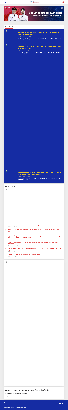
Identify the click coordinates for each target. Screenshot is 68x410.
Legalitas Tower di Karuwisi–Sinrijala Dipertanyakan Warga (24, 254)
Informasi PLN (21, 31)
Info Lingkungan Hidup (23, 171)
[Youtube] (60, 403)
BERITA (19, 36)
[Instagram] (58, 403)
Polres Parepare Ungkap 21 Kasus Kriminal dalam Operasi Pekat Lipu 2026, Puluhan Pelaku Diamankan (33, 243)
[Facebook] (52, 403)
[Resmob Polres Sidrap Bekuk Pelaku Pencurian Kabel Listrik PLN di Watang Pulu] (28, 53)
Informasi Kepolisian (23, 45)
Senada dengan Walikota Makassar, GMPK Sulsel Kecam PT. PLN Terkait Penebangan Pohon (39, 173)
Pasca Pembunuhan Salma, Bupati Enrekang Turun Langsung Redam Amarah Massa (31, 225)
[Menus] (5, 2)
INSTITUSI (20, 50)
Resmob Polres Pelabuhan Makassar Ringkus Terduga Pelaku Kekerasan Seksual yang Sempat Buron (34, 230)
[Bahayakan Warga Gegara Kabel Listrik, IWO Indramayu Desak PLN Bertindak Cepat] (35, 39)
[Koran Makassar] (34, 2)
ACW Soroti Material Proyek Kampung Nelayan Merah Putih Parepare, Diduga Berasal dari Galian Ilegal (35, 249)
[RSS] (63, 403)
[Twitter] (55, 403)
